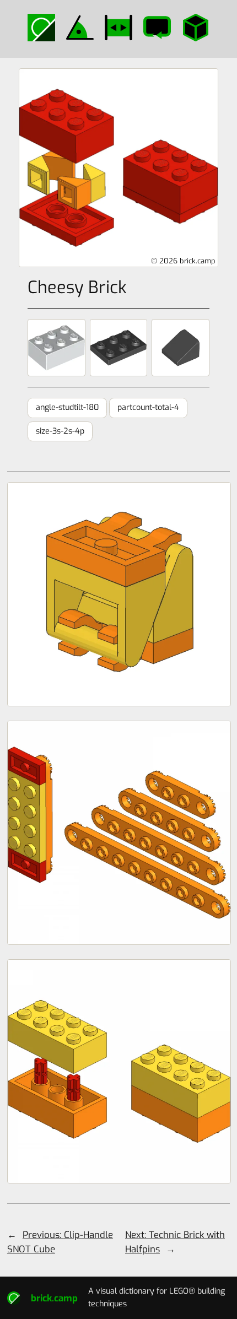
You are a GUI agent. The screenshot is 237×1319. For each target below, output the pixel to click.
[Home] (41, 27)
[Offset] (118, 27)
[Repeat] (157, 27)
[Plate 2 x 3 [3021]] (118, 348)
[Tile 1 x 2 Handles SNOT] (118, 594)
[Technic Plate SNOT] (118, 832)
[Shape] (195, 27)
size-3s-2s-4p (60, 431)
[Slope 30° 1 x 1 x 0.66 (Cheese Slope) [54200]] (180, 348)
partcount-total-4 (148, 407)
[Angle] (80, 27)
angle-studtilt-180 (67, 407)
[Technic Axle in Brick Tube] (118, 1071)
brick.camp (54, 1298)
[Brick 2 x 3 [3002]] (56, 348)
